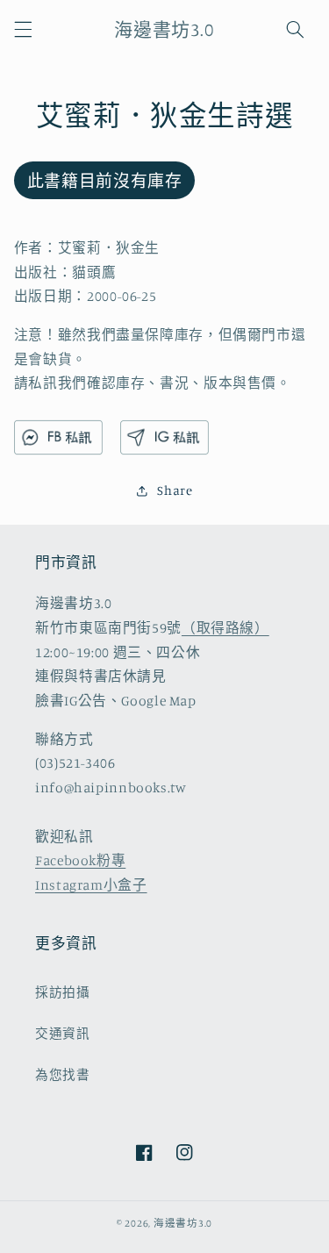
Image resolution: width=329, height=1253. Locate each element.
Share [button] (174, 490)
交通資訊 (62, 1033)
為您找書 (62, 1074)
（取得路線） (225, 627)
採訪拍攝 (62, 991)
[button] (23, 29)
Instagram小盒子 (91, 885)
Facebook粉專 (80, 860)
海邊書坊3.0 (183, 1223)
